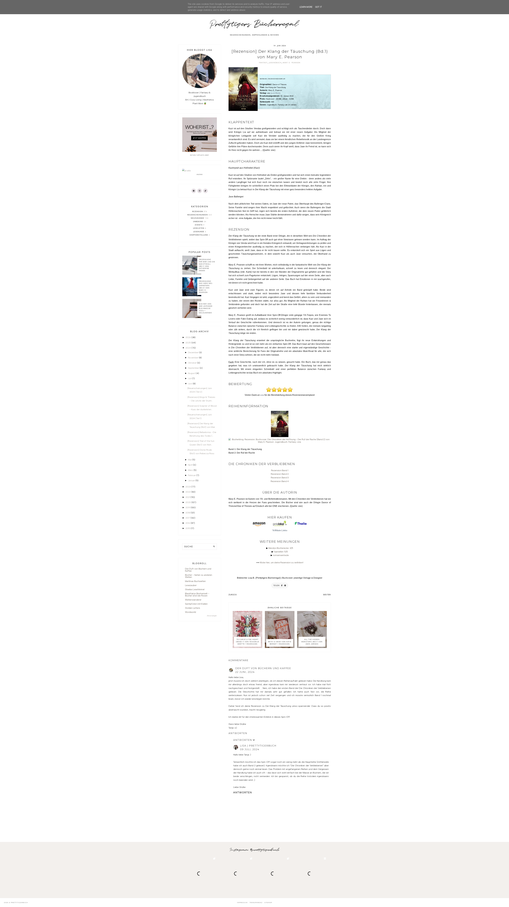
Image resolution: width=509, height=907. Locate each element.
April (190, 465)
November (193, 357)
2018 (188, 512)
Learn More (306, 7)
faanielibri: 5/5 (281, 551)
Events (200, 225)
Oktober (192, 363)
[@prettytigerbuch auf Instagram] (199, 191)
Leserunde (199, 231)
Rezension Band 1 (279, 470)
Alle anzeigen (212, 616)
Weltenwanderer (193, 599)
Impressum (242, 902)
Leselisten (199, 228)
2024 (188, 348)
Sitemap (268, 902)
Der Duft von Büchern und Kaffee (263, 668)
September (193, 368)
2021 (188, 497)
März (190, 470)
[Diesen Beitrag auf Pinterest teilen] (285, 585)
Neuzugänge (200, 218)
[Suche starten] (214, 546)
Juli (189, 378)
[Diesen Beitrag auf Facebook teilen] (282, 585)
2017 (188, 518)
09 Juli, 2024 (249, 749)
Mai (190, 459)
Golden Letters (192, 608)
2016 (188, 523)
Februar (192, 475)
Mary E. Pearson (291, 62)
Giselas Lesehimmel (194, 589)
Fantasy (263, 62)
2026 (188, 337)
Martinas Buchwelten (195, 581)
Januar (191, 480)
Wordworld (190, 612)
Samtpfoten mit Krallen (196, 604)
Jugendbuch (275, 62)
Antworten (238, 733)
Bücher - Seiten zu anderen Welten (198, 576)
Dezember (193, 352)
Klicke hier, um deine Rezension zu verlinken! (281, 562)
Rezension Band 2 (280, 474)
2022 (188, 492)
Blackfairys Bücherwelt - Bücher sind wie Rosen (197, 594)
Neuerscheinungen (199, 215)
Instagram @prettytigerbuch (254, 850)
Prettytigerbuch (19, 902)
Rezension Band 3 (280, 477)
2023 (188, 486)
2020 (188, 502)
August (191, 373)
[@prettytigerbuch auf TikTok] (205, 191)
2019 (188, 507)
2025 (188, 342)
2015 (188, 528)
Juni (190, 383)
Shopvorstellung (200, 235)
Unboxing (199, 221)
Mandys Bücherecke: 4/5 (280, 548)
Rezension (199, 211)
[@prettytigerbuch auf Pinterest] (193, 191)
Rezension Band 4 (280, 481)
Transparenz (256, 902)
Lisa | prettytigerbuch (258, 745)
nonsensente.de (281, 555)
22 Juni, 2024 (245, 672)
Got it (318, 7)
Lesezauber (191, 585)
